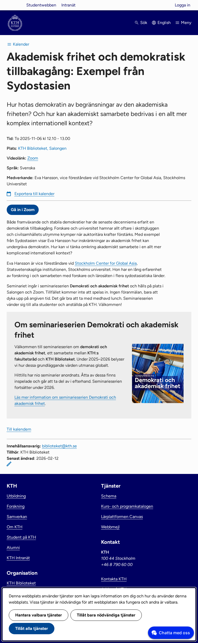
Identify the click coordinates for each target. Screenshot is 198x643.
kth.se (15, 5)
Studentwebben (41, 5)
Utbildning (16, 496)
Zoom (32, 158)
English (164, 22)
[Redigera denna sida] (9, 464)
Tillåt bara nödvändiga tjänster (106, 615)
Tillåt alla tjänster (31, 628)
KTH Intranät (18, 557)
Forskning (15, 506)
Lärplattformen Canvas (122, 516)
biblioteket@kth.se (59, 446)
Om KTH (14, 526)
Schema (108, 496)
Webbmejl (110, 526)
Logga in (182, 5)
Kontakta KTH (114, 579)
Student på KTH (21, 537)
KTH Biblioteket (21, 583)
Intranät (68, 5)
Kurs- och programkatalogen (127, 506)
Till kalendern (19, 429)
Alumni (13, 547)
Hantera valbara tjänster (38, 615)
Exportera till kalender (34, 193)
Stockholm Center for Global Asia (106, 263)
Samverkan (17, 516)
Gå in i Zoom (23, 209)
